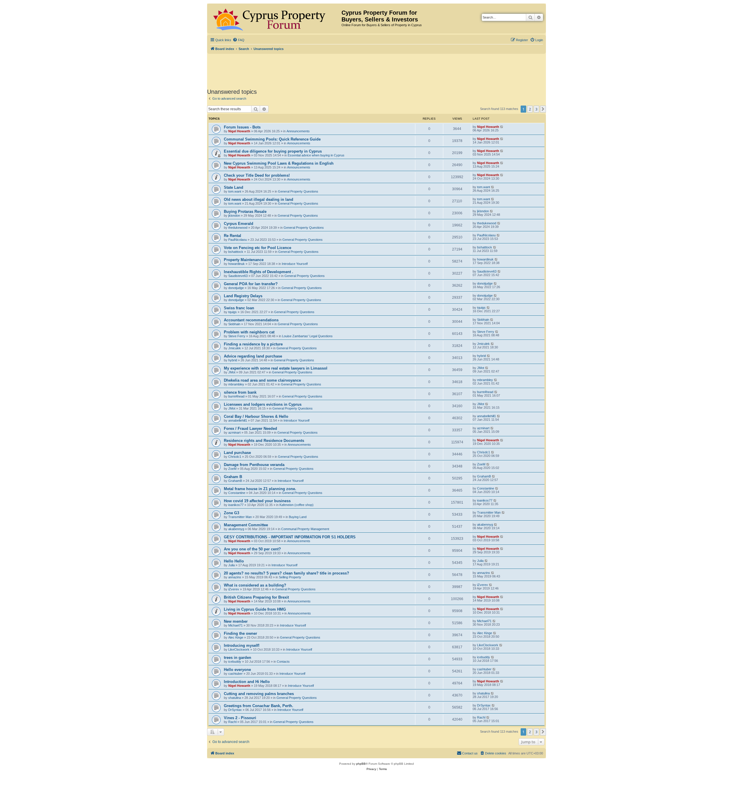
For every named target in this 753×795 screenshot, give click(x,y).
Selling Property (290, 577)
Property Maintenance (244, 260)
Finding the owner (240, 633)
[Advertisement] (376, 70)
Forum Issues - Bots (242, 127)
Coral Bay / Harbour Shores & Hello (256, 416)
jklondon (234, 215)
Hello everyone (237, 669)
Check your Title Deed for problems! (257, 175)
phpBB (361, 763)
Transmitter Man (240, 517)
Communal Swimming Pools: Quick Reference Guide (272, 139)
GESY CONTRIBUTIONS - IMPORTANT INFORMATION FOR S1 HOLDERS (290, 537)
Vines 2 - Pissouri (240, 718)
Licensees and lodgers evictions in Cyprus (262, 404)
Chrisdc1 (234, 456)
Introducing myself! (241, 645)
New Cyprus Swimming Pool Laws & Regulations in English (279, 163)
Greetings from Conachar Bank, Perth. (258, 706)
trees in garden (237, 657)
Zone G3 (231, 513)
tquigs (232, 312)
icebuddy (234, 661)
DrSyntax (235, 710)
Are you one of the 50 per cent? (252, 549)
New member (236, 621)
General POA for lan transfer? (251, 284)
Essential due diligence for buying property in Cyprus (273, 151)
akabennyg (236, 529)
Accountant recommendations (251, 320)
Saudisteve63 (238, 276)
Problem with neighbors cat (249, 332)
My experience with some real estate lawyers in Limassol (275, 368)
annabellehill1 (237, 420)
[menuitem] (238, 40)
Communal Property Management (305, 529)
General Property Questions (298, 191)
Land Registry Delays (243, 296)
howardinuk (236, 263)
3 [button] (536, 109)
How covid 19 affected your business (257, 501)
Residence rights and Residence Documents (264, 440)
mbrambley (236, 384)
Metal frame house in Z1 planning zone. (260, 489)
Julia (231, 565)
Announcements (298, 131)
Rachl (232, 722)
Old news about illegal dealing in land (258, 199)
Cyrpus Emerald (238, 223)
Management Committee (246, 525)
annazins (234, 577)
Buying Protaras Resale (245, 211)
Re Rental (232, 235)
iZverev (233, 589)
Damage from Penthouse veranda (254, 464)
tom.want (234, 191)
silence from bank (240, 392)
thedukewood (237, 227)
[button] (543, 109)
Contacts (283, 661)
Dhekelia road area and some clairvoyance (262, 380)
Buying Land (297, 517)
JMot (231, 372)
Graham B (233, 477)
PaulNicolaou (237, 239)
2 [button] (530, 109)
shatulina (234, 697)
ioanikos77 (236, 505)
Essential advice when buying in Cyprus (316, 155)
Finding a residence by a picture (253, 344)
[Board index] (275, 18)
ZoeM (232, 468)
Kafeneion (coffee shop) (296, 505)
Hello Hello (234, 561)
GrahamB (235, 480)
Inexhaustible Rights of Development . (258, 272)
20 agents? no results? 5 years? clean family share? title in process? (286, 573)
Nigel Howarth (239, 131)
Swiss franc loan (239, 308)
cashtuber (235, 673)
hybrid (232, 360)
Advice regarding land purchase (253, 356)
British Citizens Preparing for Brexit (256, 597)
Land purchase (237, 452)
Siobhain (234, 324)
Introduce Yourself (295, 263)
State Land (233, 187)
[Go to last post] (502, 126)
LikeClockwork (238, 649)
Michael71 (235, 625)
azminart (234, 432)
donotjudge (236, 288)
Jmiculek (234, 348)
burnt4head (236, 396)
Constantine (236, 493)
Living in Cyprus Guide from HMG (255, 609)
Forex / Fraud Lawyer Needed (250, 428)
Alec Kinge (235, 637)
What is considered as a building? (255, 585)
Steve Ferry (236, 336)
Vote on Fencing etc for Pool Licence (257, 247)
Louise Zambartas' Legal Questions (307, 336)
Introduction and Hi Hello (247, 681)
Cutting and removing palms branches (259, 694)
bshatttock (235, 251)
